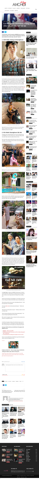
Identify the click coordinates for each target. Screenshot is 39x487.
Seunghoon (17, 381)
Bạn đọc (16, 10)
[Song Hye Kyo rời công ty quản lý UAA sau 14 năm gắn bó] (27, 147)
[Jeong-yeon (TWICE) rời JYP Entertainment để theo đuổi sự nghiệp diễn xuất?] (31, 232)
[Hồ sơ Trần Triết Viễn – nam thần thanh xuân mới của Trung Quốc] (34, 194)
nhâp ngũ (13, 381)
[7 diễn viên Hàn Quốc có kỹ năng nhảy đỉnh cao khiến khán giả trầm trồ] (34, 165)
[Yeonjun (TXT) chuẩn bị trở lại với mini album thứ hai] (4, 455)
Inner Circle (9, 381)
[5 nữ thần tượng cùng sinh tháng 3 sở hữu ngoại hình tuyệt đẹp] (28, 218)
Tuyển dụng (28, 475)
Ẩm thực (10, 8)
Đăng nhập (23, 361)
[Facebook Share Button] (3, 32)
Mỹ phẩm (27, 452)
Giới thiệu (18, 475)
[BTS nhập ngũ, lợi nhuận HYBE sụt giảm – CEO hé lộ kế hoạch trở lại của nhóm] (5, 421)
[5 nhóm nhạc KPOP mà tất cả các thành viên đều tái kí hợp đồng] (34, 157)
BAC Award (22, 477)
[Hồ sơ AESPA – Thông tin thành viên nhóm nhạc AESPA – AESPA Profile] (34, 202)
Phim (27, 450)
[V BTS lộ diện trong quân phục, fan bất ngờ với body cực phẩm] (13, 421)
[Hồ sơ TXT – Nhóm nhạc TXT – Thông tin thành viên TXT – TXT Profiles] (28, 111)
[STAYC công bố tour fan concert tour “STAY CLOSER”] (27, 126)
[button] (36, 9)
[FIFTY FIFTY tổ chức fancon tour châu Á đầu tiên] (31, 52)
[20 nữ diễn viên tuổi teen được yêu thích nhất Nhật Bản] (28, 86)
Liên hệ (26, 477)
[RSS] (31, 471)
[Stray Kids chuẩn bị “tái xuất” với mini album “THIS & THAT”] (31, 64)
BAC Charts (18, 477)
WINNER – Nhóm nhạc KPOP (8, 330)
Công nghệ (23, 8)
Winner (20, 381)
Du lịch (14, 8)
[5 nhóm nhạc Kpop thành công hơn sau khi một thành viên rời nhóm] (21, 421)
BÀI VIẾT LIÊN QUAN (5, 404)
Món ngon (28, 460)
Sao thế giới (7, 21)
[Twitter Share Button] (5, 32)
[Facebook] (27, 471)
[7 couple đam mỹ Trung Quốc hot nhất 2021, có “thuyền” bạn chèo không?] (34, 210)
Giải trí (6, 8)
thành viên (11, 76)
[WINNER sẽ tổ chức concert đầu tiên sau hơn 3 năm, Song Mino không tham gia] (21, 409)
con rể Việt (6, 381)
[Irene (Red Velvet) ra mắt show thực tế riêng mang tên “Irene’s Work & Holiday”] (28, 165)
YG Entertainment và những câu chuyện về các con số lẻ (13, 334)
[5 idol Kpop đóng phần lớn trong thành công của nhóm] (21, 431)
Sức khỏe (12, 10)
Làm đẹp (18, 8)
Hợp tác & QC (32, 475)
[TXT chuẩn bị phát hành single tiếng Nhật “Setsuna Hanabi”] (27, 131)
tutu (9, 396)
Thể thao (27, 8)
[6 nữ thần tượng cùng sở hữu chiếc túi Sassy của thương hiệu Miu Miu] (34, 218)
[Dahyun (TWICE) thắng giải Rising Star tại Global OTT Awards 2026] (31, 246)
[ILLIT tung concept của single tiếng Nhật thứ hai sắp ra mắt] (27, 137)
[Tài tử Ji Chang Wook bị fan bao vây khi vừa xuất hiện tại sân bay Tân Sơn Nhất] (34, 174)
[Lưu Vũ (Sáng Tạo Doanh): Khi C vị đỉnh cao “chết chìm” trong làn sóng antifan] (28, 202)
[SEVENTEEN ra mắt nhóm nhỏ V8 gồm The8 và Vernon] (4, 460)
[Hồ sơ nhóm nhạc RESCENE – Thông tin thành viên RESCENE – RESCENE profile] (28, 99)
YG (22, 381)
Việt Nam (23, 87)
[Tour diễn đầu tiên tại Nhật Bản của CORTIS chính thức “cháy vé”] (31, 38)
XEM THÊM (11, 404)
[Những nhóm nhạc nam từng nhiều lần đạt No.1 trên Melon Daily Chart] (13, 431)
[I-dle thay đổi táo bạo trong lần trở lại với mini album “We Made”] (27, 121)
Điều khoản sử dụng (23, 475)
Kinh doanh (7, 10)
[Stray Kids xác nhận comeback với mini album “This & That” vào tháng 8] (4, 450)
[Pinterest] (29, 471)
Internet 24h (28, 459)
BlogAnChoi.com (13, 470)
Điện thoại (28, 456)
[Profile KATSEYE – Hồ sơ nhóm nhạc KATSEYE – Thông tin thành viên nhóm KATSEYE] (16, 450)
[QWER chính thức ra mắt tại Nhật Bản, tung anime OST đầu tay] (27, 142)
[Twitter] (33, 471)
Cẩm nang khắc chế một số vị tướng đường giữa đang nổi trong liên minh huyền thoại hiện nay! (7, 391)
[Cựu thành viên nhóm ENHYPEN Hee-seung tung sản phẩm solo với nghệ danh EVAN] (31, 259)
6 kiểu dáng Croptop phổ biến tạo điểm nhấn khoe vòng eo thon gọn (19, 391)
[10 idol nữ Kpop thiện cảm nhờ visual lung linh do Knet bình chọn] (28, 194)
